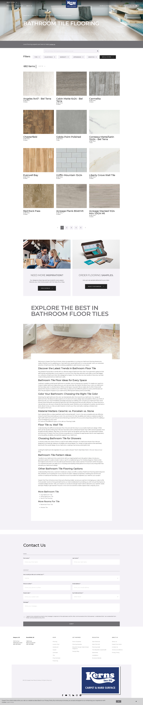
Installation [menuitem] (95, 655)
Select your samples (94, 286)
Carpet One (26, 15)
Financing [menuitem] (55, 660)
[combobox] (70, 51)
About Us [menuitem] (114, 641)
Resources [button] (19, 5)
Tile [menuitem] (54, 655)
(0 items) (136, 5)
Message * (26, 602)
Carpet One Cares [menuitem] (117, 644)
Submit (71, 624)
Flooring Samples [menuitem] (77, 644)
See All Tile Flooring (46, 498)
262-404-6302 (17, 644)
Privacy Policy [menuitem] (115, 652)
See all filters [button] (106, 57)
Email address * (76, 583)
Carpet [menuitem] (54, 649)
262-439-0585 (30, 644)
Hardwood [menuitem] (55, 647)
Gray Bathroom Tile (46, 494)
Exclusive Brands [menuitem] (96, 658)
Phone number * (27, 583)
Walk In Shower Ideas (91, 450)
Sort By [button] (40, 66)
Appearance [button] (77, 57)
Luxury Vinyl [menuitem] (56, 644)
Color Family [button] (48, 57)
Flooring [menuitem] (55, 641)
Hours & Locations (105, 5)
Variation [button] (91, 57)
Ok (118, 701)
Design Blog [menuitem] (75, 651)
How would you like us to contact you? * (33, 574)
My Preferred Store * (77, 592)
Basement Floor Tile (47, 504)
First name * (26, 558)
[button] (130, 5)
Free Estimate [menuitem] (56, 658)
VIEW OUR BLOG (45, 288)
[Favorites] (133, 5)
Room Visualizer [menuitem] (76, 641)
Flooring (34, 15)
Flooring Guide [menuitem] (96, 647)
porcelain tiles (61, 416)
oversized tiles (69, 373)
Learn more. (10, 702)
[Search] (97, 51)
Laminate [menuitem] (55, 652)
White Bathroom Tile (47, 496)
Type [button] (35, 57)
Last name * (75, 558)
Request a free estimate (64, 485)
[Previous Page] (57, 228)
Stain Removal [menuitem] (96, 641)
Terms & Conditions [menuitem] (117, 649)
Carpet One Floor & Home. (34, 680)
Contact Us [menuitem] (115, 647)
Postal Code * (26, 592)
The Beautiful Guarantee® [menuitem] (99, 649)
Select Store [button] (11, 2)
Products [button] (10, 5)
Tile (40, 15)
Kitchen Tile (44, 507)
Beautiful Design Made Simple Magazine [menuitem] (80, 647)
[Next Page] (85, 228)
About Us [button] (29, 5)
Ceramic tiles (80, 414)
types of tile (57, 421)
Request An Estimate (120, 5)
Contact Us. (52, 44)
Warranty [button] (63, 57)
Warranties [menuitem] (95, 652)
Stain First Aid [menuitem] (96, 644)
